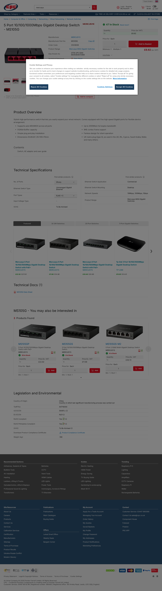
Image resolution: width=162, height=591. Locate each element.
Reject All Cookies (39, 87)
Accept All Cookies (124, 87)
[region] (82, 77)
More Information (120, 78)
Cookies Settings (105, 87)
